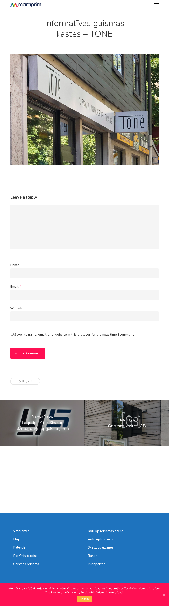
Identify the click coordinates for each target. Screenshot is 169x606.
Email (15, 286)
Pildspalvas (97, 564)
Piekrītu (84, 598)
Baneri (92, 555)
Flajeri (18, 539)
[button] (156, 5)
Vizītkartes (21, 531)
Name (16, 265)
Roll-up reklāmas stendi (106, 531)
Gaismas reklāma (26, 564)
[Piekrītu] (164, 595)
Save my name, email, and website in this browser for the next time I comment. (74, 334)
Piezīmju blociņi (25, 555)
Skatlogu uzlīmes (101, 547)
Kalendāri (20, 547)
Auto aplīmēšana (101, 539)
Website (16, 308)
